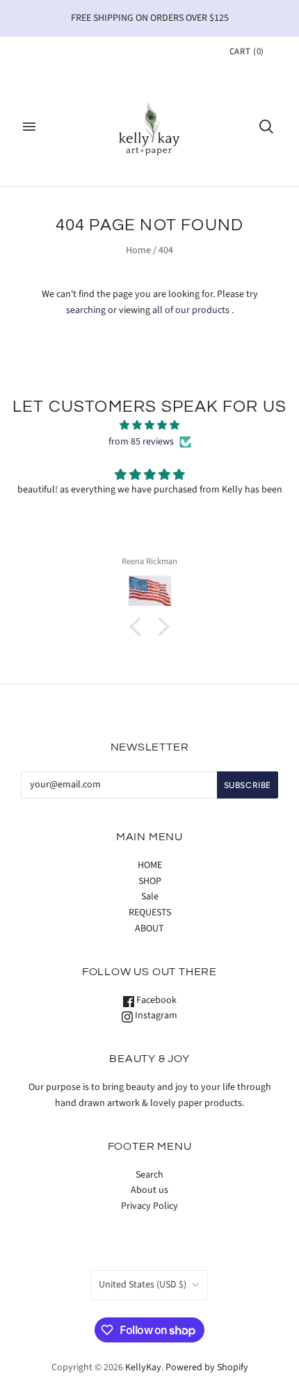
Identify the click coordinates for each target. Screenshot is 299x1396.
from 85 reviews (141, 442)
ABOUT (149, 929)
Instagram (155, 1015)
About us (149, 1190)
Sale (150, 897)
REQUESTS (150, 913)
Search (149, 1175)
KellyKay (143, 1367)
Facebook (155, 1000)
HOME (150, 865)
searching (86, 310)
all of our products (190, 310)
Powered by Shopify (206, 1367)
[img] (149, 425)
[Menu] (29, 126)
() (246, 51)
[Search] (266, 126)
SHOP (149, 881)
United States (142, 1285)
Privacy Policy (149, 1206)
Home (138, 250)
